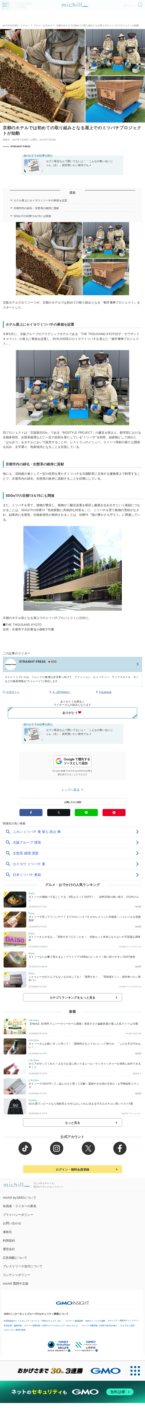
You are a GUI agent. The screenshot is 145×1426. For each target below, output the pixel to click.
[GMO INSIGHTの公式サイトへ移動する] (72, 1301)
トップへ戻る (71, 790)
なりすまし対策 (127, 1325)
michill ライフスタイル (130, 946)
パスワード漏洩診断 (74, 1321)
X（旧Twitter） (62, 692)
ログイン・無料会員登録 (72, 1169)
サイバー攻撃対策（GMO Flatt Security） (100, 1325)
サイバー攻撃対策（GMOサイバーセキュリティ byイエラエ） (51, 1325)
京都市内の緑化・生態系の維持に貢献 (36, 208)
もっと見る (72, 1123)
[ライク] (141, 3)
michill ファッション (131, 1113)
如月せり (137, 1073)
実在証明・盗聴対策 (13, 1325)
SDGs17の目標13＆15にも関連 (32, 216)
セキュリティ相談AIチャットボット (123, 1320)
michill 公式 (131, 1033)
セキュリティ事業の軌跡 (15, 1330)
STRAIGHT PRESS (20, 146)
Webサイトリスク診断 (95, 1321)
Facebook (105, 692)
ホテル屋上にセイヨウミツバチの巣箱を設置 (40, 200)
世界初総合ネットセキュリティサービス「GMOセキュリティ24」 (33, 1321)
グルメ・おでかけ (43, 25)
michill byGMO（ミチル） (16, 25)
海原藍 (138, 906)
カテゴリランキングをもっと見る (72, 997)
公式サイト (13, 692)
